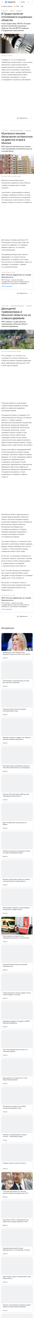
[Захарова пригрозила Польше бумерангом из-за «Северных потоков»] (17, 1242)
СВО (17, 6)
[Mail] (6, 2)
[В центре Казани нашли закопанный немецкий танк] (17, 958)
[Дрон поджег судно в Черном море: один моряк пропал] (17, 1270)
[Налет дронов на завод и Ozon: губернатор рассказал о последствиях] (17, 930)
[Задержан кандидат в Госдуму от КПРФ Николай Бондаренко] (17, 1015)
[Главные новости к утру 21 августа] (17, 1157)
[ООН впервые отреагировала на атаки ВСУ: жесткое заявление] (17, 674)
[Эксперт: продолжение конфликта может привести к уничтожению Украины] (17, 1299)
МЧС (26, 240)
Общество (19, 10)
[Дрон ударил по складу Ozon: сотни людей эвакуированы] (17, 1072)
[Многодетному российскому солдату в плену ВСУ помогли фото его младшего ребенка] (17, 760)
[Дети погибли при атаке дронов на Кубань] (17, 816)
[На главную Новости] (11, 2)
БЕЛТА (12, 10)
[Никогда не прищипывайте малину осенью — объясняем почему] (17, 1128)
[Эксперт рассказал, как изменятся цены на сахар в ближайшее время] (17, 845)
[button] (17, 44)
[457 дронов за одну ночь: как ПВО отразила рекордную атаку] (17, 1100)
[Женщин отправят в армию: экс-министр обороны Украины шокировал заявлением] (17, 731)
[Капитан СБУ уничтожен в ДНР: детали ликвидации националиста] (17, 788)
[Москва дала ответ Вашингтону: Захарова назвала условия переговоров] (17, 646)
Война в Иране (7, 6)
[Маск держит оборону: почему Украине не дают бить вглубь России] (17, 901)
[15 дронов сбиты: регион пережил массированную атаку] (17, 703)
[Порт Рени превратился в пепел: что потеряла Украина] (17, 1043)
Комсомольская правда (16, 130)
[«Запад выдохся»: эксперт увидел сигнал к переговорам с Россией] (17, 987)
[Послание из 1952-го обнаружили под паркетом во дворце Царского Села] (17, 1214)
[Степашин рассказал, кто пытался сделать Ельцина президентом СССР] (17, 1185)
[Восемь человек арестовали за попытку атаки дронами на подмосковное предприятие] (17, 873)
